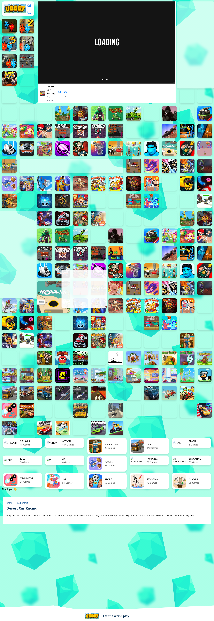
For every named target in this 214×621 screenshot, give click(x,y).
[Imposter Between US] (204, 148)
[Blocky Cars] (204, 113)
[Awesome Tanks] (133, 113)
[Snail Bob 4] (187, 358)
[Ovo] (115, 358)
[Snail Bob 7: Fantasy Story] (27, 375)
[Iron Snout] (115, 288)
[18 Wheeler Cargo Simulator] (27, 393)
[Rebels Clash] (151, 218)
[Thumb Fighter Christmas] (9, 96)
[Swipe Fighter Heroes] (98, 201)
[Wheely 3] (98, 375)
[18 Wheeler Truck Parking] (80, 393)
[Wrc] (62, 218)
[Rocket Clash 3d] (133, 183)
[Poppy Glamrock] (62, 183)
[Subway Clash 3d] (62, 201)
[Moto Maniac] (9, 305)
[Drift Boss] (62, 428)
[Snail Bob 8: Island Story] (44, 375)
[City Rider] (187, 410)
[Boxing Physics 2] (44, 131)
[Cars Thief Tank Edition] (115, 410)
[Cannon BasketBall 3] (80, 131)
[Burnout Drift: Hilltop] (44, 410)
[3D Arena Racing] (98, 393)
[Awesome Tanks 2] (115, 113)
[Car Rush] (80, 410)
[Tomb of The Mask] (62, 375)
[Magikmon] (151, 166)
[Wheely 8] (187, 375)
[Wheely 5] (133, 375)
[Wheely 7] (169, 375)
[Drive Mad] (115, 428)
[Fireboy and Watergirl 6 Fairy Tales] (27, 61)
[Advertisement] (84, 289)
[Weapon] (204, 201)
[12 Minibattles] (44, 113)
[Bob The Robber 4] (44, 358)
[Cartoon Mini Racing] (151, 410)
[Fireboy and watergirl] (9, 26)
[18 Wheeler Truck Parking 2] (62, 393)
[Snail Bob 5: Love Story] (204, 358)
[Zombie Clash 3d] (98, 218)
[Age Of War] (62, 113)
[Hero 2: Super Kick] (151, 148)
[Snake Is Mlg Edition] (187, 183)
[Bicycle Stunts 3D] (187, 393)
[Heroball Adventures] (62, 358)
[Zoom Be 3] (204, 96)
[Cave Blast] (151, 131)
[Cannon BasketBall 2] (62, 131)
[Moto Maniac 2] (204, 166)
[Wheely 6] (151, 375)
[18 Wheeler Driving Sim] (44, 393)
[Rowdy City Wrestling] (151, 183)
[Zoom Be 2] (187, 96)
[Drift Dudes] (80, 428)
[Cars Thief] (133, 410)
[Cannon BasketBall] (115, 131)
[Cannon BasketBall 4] (98, 131)
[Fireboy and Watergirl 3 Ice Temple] (9, 43)
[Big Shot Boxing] (187, 113)
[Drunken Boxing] (204, 131)
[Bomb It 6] (9, 131)
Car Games (22, 503)
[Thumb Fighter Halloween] (27, 96)
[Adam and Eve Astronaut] (187, 340)
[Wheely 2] (80, 375)
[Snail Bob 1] (133, 358)
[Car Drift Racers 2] (62, 410)
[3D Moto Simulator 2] (133, 393)
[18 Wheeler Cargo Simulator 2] (9, 393)
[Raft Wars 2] (98, 183)
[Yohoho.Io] (80, 218)
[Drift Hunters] (98, 428)
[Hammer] (115, 148)
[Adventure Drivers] (169, 393)
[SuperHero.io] (80, 201)
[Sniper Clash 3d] (9, 201)
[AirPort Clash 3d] (80, 113)
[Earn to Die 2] (115, 218)
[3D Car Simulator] (115, 393)
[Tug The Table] (151, 201)
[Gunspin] (98, 148)
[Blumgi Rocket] (9, 410)
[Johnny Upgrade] (80, 358)
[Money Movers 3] (9, 78)
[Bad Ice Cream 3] (9, 358)
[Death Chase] (169, 131)
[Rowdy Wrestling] (169, 183)
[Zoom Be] (9, 113)
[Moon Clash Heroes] (187, 166)
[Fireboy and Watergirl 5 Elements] (9, 61)
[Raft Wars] (115, 183)
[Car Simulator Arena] (98, 410)
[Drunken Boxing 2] (187, 131)
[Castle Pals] (133, 131)
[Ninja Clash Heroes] (27, 183)
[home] (29, 5)
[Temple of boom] (133, 201)
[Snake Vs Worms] (204, 183)
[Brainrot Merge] (9, 183)
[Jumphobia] (98, 358)
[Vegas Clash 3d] (9, 340)
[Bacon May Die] (151, 113)
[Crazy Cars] (204, 410)
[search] (29, 12)
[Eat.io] (9, 148)
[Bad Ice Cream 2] (204, 340)
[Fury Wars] (62, 148)
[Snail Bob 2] (151, 358)
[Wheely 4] (115, 375)
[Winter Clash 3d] (44, 218)
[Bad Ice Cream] (27, 358)
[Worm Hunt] (62, 340)
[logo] (15, 8)
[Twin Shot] (169, 201)
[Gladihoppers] (80, 148)
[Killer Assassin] (133, 166)
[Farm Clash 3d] (44, 148)
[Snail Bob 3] (169, 358)
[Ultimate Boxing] (187, 201)
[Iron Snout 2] (9, 166)
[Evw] (27, 148)
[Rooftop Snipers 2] (27, 78)
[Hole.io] (169, 148)
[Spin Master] (44, 201)
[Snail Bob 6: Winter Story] (9, 375)
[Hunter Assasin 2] (187, 148)
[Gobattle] (27, 113)
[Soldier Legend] (27, 201)
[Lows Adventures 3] (204, 375)
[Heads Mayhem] (133, 148)
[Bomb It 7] (27, 131)
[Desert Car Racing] (44, 428)
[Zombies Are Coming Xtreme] (133, 218)
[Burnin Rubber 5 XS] (27, 410)
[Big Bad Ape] (169, 113)
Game (9, 503)
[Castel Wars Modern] (115, 253)
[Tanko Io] (115, 201)
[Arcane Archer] (98, 113)
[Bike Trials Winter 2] (204, 393)
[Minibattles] (169, 166)
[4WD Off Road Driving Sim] (151, 393)
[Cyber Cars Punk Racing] (9, 428)
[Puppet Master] (80, 183)
